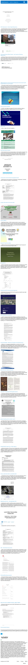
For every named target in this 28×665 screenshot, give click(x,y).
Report (24, 663)
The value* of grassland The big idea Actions (9, 391)
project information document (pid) (7, 202)
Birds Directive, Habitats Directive (7, 370)
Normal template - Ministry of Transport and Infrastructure (12, 342)
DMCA (26, 661)
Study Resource (4, 2)
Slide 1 (2, 523)
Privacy (22, 661)
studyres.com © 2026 (5, 661)
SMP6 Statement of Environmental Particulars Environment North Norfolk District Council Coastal (13, 83)
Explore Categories (14, 2)
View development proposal (6, 315)
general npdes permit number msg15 (8, 419)
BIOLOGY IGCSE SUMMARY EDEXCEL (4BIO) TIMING (10, 602)
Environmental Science (5, 627)
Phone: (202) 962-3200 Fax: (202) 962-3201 (9, 473)
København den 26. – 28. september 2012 (8, 501)
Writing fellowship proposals (6, 575)
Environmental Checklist (5, 106)
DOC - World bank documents (6, 547)
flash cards (3, 126)
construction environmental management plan (10, 177)
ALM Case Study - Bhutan (5, 150)
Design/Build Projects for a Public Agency (8, 446)
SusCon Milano (3, 220)
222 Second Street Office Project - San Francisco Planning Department (12, 55)
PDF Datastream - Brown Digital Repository (9, 27)
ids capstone (3, 263)
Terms (18, 661)
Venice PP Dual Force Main (6, 243)
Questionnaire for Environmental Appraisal (9, 290)
